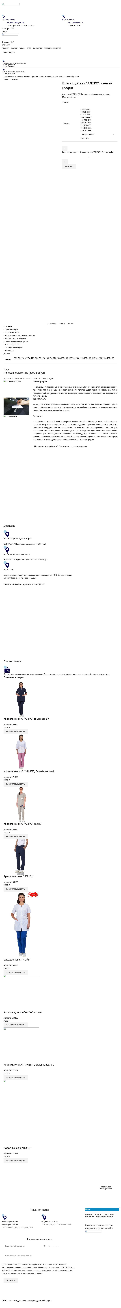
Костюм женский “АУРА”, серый (22, 823)
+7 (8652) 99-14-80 (13, 26)
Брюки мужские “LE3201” (18, 876)
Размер (66, 124)
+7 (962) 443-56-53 (28, 26)
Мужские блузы (38, 76)
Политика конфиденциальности (99, 1225)
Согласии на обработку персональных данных (22, 1273)
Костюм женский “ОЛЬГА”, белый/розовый (29, 771)
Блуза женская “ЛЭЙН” (17, 959)
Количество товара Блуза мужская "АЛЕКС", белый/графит (88, 152)
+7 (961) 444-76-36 (74, 26)
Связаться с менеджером (106, 1188)
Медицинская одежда (21, 76)
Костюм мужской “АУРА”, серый (23, 1012)
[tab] (52, 323)
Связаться (60, 452)
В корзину (69, 167)
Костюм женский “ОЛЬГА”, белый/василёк (29, 1064)
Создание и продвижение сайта (99, 1228)
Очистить (84, 138)
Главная (7, 76)
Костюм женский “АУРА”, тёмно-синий (26, 718)
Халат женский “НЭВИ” (17, 1147)
